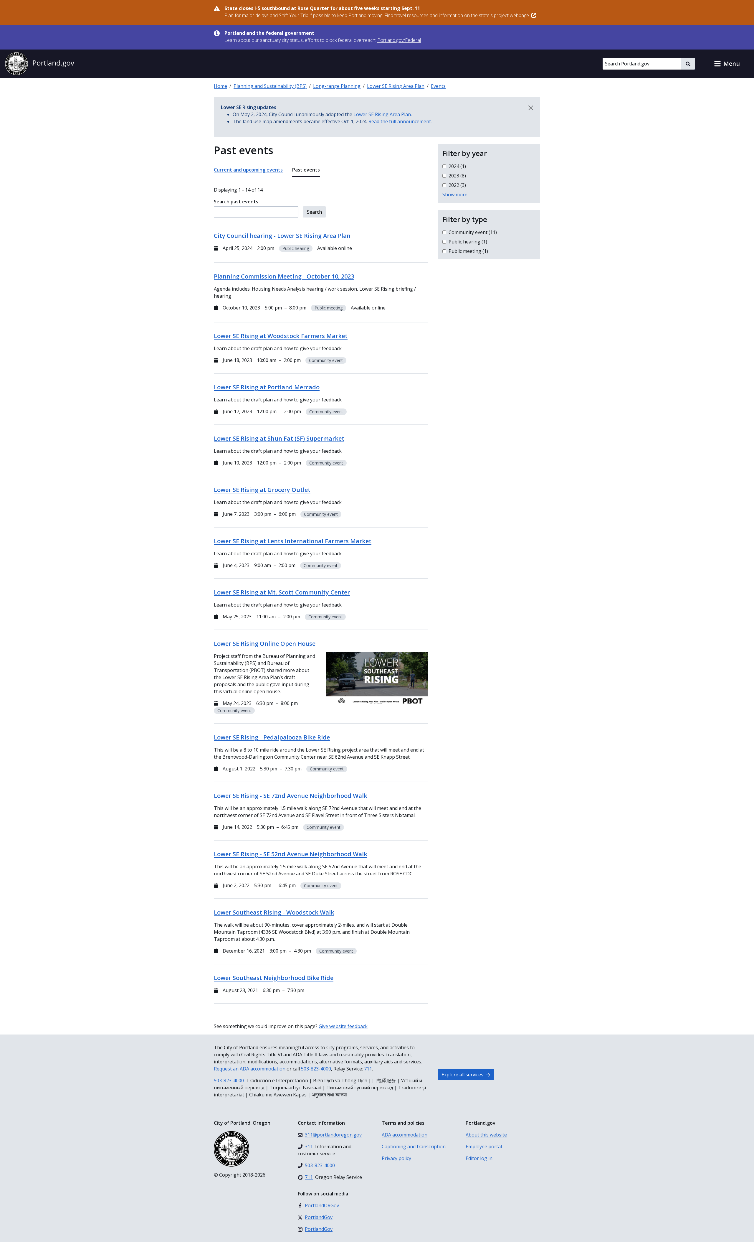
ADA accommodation (404, 1134)
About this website (486, 1134)
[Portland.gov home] (39, 63)
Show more (454, 194)
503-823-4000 (316, 1068)
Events (438, 86)
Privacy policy (396, 1158)
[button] (727, 63)
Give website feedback (343, 1026)
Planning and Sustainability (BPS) (270, 86)
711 (368, 1068)
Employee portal (484, 1146)
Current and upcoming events (248, 170)
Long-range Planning (337, 86)
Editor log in (479, 1158)
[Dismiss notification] (530, 108)
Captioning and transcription (414, 1146)
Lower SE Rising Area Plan (395, 86)
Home (220, 86)
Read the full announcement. (400, 121)
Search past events (236, 201)
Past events (306, 170)
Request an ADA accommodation (249, 1068)
